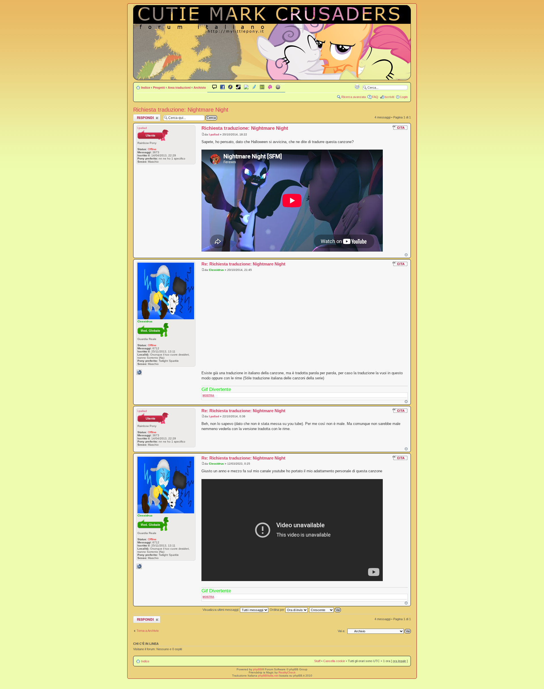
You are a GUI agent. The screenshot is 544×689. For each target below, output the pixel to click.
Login (404, 97)
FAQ (375, 97)
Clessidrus (216, 269)
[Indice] (272, 76)
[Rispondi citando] (400, 127)
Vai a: (341, 631)
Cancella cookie (334, 661)
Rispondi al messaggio (140, 117)
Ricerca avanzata (353, 97)
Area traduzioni (179, 87)
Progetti (159, 87)
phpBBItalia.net (268, 675)
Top (406, 254)
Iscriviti (389, 97)
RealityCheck (287, 672)
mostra (208, 395)
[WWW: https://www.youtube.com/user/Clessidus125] (139, 372)
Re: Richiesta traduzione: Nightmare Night (243, 263)
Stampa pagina (357, 86)
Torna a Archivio (148, 630)
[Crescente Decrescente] (325, 609)
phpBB (257, 669)
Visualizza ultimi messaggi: (221, 609)
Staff (317, 661)
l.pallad (214, 134)
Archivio (200, 87)
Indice (145, 87)
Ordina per (277, 609)
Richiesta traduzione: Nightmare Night (180, 110)
